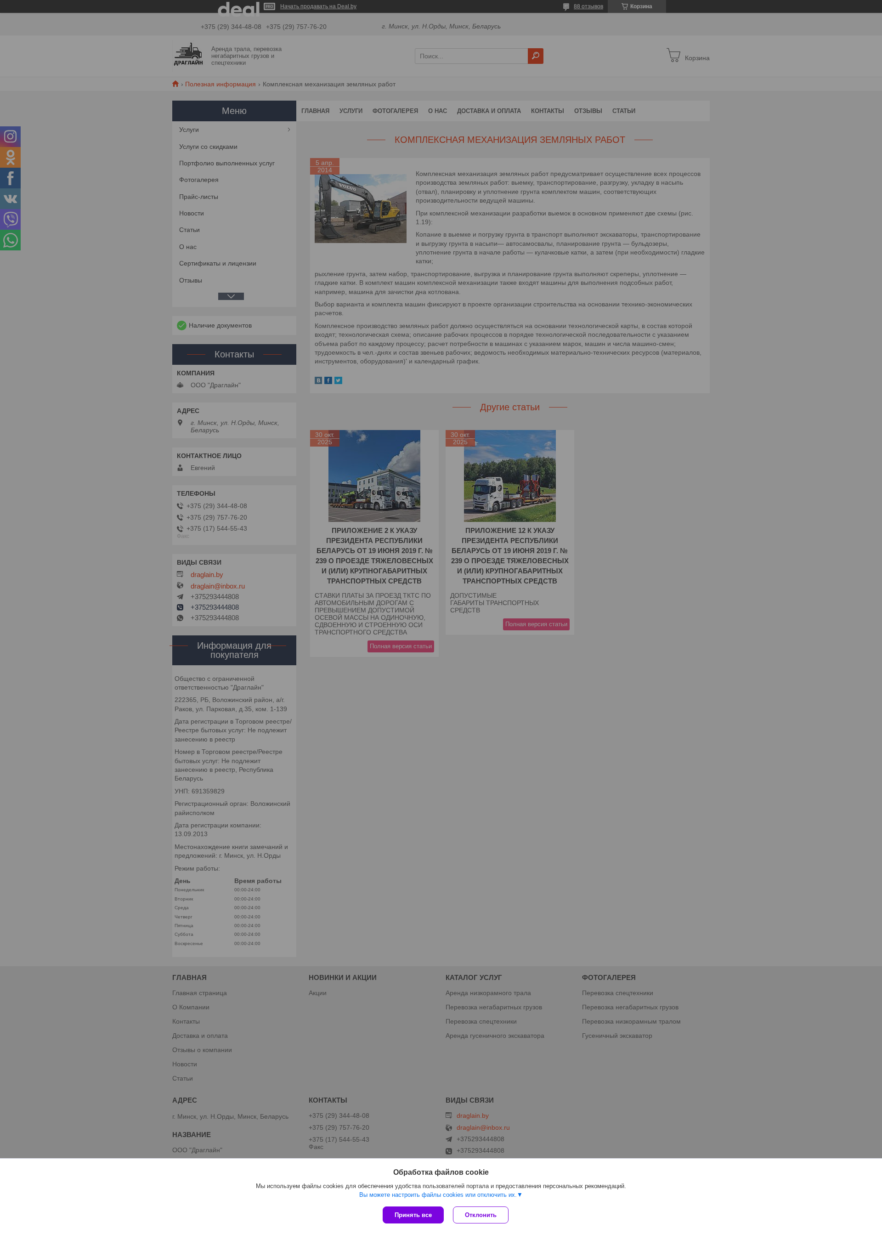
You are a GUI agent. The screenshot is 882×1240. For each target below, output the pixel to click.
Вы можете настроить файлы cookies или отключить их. (438, 1194)
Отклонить (481, 1215)
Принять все (413, 1215)
